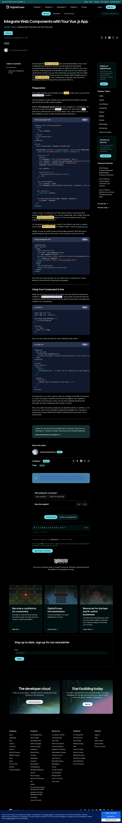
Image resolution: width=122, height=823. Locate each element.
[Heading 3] (52, 527)
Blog (86, 2)
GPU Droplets (34, 738)
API (31, 781)
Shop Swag (55, 781)
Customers (12, 746)
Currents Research (58, 746)
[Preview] (85, 527)
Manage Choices (111, 820)
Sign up (110, 7)
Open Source (56, 758)
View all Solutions (78, 764)
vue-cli (81, 93)
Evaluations (34, 749)
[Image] (44, 527)
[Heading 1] (48, 527)
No (85, 504)
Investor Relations (14, 770)
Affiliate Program (14, 755)
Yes (79, 504)
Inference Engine (35, 743)
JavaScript (103, 108)
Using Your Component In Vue (48, 289)
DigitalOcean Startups (58, 749)
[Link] (42, 527)
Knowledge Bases (36, 735)
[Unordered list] (54, 527)
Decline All (111, 816)
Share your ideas (100, 746)
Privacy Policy (13, 764)
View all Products (35, 800)
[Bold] (34, 527)
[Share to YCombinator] (113, 38)
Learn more (52, 629)
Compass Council (57, 755)
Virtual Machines (78, 761)
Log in (99, 7)
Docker (101, 120)
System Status (99, 743)
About (11, 735)
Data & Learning (35, 746)
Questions (56, 14)
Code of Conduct (57, 778)
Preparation (12, 67)
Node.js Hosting (78, 752)
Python (101, 112)
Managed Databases (37, 770)
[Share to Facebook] (105, 38)
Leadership (12, 738)
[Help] (87, 527)
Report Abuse (99, 740)
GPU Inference (77, 738)
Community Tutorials (58, 735)
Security (11, 767)
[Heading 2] (50, 527)
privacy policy (48, 814)
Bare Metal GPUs (35, 740)
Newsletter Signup (57, 761)
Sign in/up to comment (42, 551)
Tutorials (46, 14)
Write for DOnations (58, 743)
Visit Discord (105, 156)
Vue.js (14, 27)
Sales (96, 738)
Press (11, 758)
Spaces (32, 773)
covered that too (81, 227)
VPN (74, 746)
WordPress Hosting (79, 758)
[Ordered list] (56, 527)
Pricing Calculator (57, 770)
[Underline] (38, 527)
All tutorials (103, 128)
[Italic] (36, 527)
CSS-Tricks (55, 740)
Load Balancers (35, 767)
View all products (34, 702)
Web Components (69, 73)
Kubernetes (103, 124)
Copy (84, 119)
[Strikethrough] (40, 527)
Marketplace (56, 764)
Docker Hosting (78, 749)
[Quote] (58, 527)
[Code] (64, 527)
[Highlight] (46, 527)
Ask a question (41, 496)
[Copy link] (117, 38)
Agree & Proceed (111, 813)
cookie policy (11, 818)
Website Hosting (78, 743)
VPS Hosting (77, 740)
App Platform (34, 764)
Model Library (34, 752)
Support (97, 735)
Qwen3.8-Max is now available (12, 2)
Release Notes (56, 775)
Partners (11, 749)
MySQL (101, 116)
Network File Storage (37, 778)
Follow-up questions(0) (68, 517)
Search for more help (57, 496)
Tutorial (8, 33)
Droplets (33, 755)
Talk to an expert (105, 132)
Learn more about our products (47, 435)
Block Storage (34, 775)
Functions (33, 761)
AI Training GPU (78, 735)
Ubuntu (101, 100)
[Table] (62, 527)
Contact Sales (115, 2)
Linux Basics (103, 104)
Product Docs (69, 14)
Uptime (32, 784)
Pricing (54, 767)
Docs (91, 2)
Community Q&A (57, 738)
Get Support (105, 2)
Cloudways (33, 797)
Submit (19, 659)
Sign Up (15, 629)
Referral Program (14, 752)
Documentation (56, 773)
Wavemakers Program (59, 752)
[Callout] (60, 527)
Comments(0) (51, 517)
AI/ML (101, 96)
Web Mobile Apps (78, 755)
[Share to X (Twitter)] (102, 38)
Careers (96, 2)
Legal (11, 761)
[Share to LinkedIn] (109, 38)
